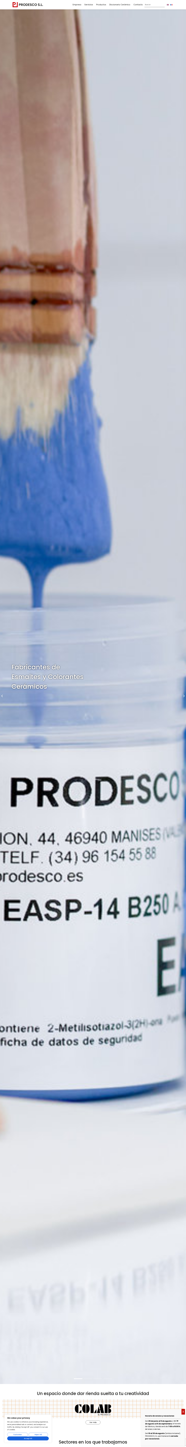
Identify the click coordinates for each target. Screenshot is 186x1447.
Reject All (38, 1435)
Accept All (28, 1438)
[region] (28, 1428)
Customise (17, 1435)
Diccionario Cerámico (119, 4)
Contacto (138, 4)
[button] (2, 696)
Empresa (77, 4)
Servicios (88, 4)
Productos (101, 4)
